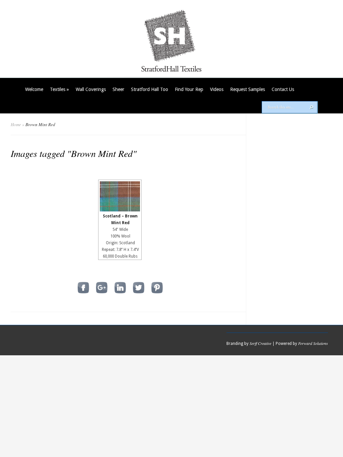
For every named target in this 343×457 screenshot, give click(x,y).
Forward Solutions (313, 343)
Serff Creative (260, 343)
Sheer (118, 89)
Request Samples (247, 89)
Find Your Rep (189, 89)
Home (16, 124)
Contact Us (283, 89)
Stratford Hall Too (149, 89)
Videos (216, 89)
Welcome (34, 89)
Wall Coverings (91, 89)
